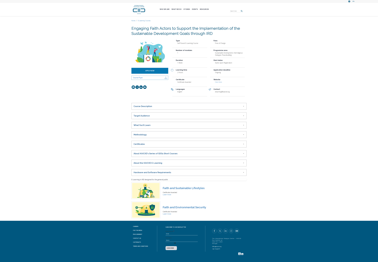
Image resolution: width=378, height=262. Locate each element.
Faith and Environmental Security (184, 207)
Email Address (169, 231)
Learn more (167, 195)
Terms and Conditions (140, 246)
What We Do (176, 9)
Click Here (218, 82)
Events (195, 9)
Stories (186, 9)
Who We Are (165, 9)
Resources (204, 9)
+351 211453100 (216, 249)
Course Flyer (138, 78)
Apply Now (149, 71)
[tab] (189, 106)
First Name (168, 238)
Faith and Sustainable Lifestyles (184, 188)
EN (353, 1)
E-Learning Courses (144, 20)
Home (133, 20)
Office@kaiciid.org (216, 246)
